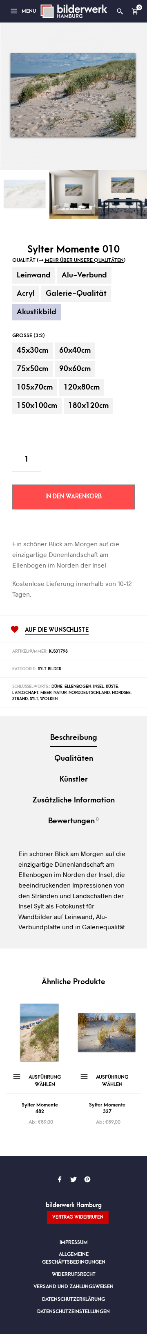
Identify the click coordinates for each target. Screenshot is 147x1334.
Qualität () (69, 260)
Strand (20, 698)
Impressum (74, 1242)
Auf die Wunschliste (57, 630)
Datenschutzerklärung (73, 1299)
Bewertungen (73, 820)
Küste (112, 686)
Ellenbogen (78, 686)
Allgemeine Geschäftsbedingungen (73, 1258)
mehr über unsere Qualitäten (84, 260)
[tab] (73, 738)
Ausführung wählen (45, 1080)
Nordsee (121, 692)
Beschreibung (73, 737)
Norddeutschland (89, 692)
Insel (98, 686)
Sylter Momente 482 (40, 1108)
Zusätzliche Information (73, 800)
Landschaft (25, 692)
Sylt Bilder (49, 669)
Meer (45, 692)
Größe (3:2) (28, 335)
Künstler (74, 779)
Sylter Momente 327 (107, 1108)
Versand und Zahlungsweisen (73, 1286)
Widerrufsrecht (74, 1274)
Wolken (49, 698)
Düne (56, 686)
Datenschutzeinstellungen (73, 1311)
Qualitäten (73, 758)
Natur (60, 692)
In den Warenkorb (73, 496)
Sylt (34, 698)
